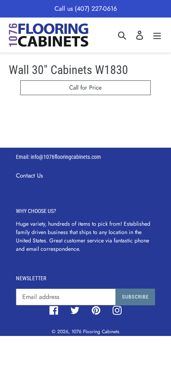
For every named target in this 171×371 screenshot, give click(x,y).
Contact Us (29, 175)
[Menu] (157, 35)
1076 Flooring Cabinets (95, 331)
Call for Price (85, 87)
